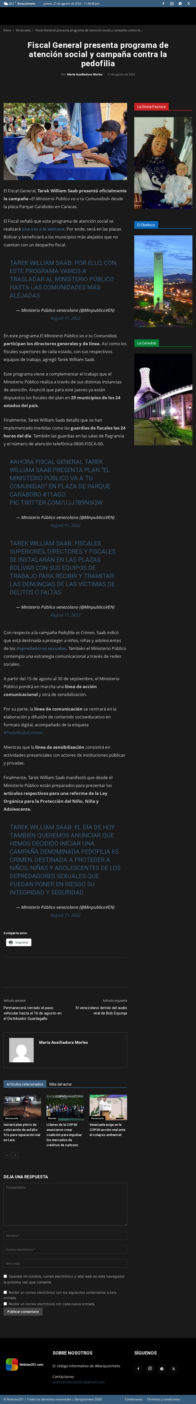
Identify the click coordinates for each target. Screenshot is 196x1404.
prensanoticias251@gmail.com (79, 1382)
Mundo (52, 1118)
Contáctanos (134, 1399)
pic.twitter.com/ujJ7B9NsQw (56, 502)
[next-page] (15, 1155)
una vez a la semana (43, 229)
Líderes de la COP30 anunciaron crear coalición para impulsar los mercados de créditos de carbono (64, 1135)
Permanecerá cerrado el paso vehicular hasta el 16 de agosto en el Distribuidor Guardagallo (33, 1013)
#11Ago (54, 494)
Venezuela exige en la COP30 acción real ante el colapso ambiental (107, 1130)
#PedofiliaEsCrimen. (24, 733)
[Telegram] (180, 3)
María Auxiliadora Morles (84, 74)
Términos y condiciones (163, 1399)
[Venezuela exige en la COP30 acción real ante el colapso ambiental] (108, 1107)
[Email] (110, 86)
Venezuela (23, 30)
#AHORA (22, 461)
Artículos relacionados (25, 1084)
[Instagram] (172, 3)
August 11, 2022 (65, 318)
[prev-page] (7, 1155)
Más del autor (61, 1084)
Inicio (7, 30)
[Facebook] (163, 3)
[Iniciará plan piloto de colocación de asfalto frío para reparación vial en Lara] (22, 1107)
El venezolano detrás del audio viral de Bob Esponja (101, 1010)
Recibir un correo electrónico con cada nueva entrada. (52, 1304)
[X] (188, 3)
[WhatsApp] (98, 86)
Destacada (11, 1118)
